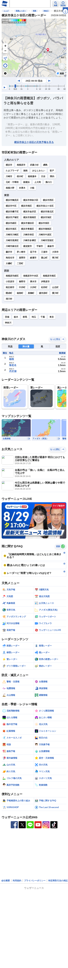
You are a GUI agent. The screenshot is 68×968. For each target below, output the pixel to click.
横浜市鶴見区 (12, 200)
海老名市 (10, 257)
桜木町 (20, 176)
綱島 (45, 165)
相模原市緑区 (12, 276)
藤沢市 (9, 252)
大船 (32, 188)
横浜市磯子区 (12, 211)
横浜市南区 (26, 206)
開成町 (9, 293)
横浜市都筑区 (45, 229)
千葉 (43, 317)
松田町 (44, 287)
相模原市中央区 (30, 276)
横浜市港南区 (29, 217)
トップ (6, 11)
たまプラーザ (12, 170)
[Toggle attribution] (5, 73)
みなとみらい (38, 170)
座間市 (22, 257)
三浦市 (44, 252)
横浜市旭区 (46, 217)
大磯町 (9, 263)
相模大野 (10, 188)
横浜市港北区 (47, 211)
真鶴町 (31, 293)
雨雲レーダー (21, 11)
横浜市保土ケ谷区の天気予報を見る (34, 142)
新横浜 (26, 182)
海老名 (13, 365)
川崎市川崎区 (12, 234)
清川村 (9, 299)
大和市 (55, 252)
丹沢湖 (13, 371)
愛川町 (55, 293)
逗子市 (33, 252)
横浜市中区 (11, 206)
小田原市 (10, 281)
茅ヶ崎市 (21, 252)
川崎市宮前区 (47, 240)
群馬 (25, 317)
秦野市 (22, 281)
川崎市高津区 (12, 240)
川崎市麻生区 (12, 246)
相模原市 (21, 165)
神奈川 (46, 11)
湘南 (25, 170)
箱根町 (20, 293)
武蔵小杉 (34, 165)
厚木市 (33, 281)
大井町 (33, 287)
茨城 (7, 317)
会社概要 (5, 880)
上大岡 (37, 182)
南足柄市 (10, 287)
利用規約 (17, 880)
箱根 (11, 359)
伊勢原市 (45, 281)
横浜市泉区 (11, 229)
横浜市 (9, 165)
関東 (34, 11)
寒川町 (55, 257)
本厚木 (22, 188)
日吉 (43, 176)
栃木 (16, 317)
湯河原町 (43, 293)
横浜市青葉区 (27, 229)
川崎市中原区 (45, 234)
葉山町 (44, 257)
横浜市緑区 (11, 223)
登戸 (52, 170)
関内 (52, 176)
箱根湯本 (32, 176)
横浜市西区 (48, 200)
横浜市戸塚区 (12, 217)
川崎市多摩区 (29, 240)
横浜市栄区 (44, 223)
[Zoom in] (5, 45)
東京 (52, 317)
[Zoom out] (5, 50)
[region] (34, 48)
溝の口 (48, 182)
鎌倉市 (51, 246)
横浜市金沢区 (29, 211)
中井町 (22, 287)
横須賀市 (27, 246)
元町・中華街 (12, 182)
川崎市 (9, 176)
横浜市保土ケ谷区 (45, 206)
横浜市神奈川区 (30, 200)
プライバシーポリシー (35, 880)
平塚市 (39, 246)
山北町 (55, 287)
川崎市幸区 (28, 234)
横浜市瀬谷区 (27, 223)
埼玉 (34, 317)
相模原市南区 (49, 276)
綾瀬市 (33, 257)
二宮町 (20, 263)
